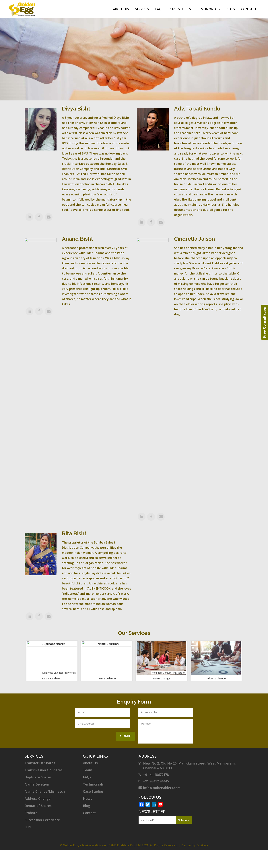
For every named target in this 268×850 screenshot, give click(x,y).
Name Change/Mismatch (45, 791)
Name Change (161, 678)
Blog (86, 806)
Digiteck (202, 845)
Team (87, 770)
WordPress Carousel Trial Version (59, 673)
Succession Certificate (42, 820)
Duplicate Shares (38, 777)
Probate (31, 813)
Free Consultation (264, 322)
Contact (89, 813)
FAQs (87, 777)
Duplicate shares (52, 678)
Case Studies (93, 791)
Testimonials (93, 784)
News (87, 798)
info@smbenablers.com (161, 788)
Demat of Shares (38, 806)
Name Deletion (107, 678)
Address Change (216, 678)
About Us (90, 763)
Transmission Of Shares (44, 770)
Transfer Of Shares (40, 763)
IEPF (28, 827)
